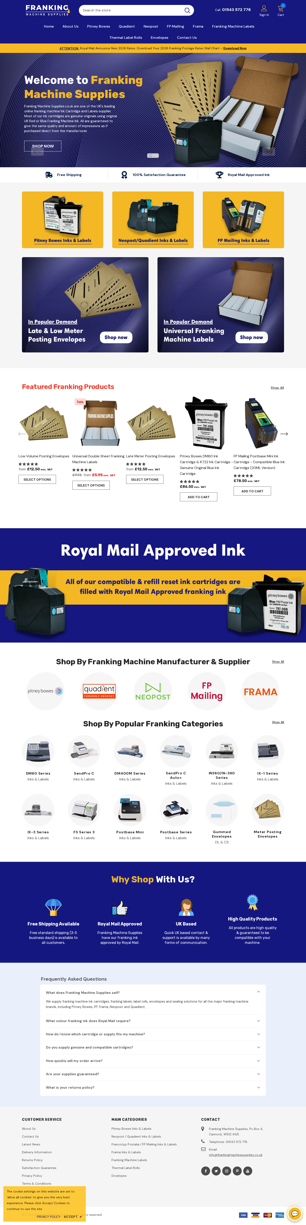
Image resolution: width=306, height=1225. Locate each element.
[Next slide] (268, 151)
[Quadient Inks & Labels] (99, 691)
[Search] (187, 10)
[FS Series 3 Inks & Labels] (84, 810)
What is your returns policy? (70, 1087)
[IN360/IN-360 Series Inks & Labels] (222, 751)
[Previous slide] (37, 151)
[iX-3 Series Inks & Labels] (38, 810)
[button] (29, 464)
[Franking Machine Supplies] (47, 10)
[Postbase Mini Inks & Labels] (130, 810)
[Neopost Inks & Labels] (153, 691)
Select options (37, 480)
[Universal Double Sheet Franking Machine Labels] (99, 423)
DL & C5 (222, 842)
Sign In (264, 15)
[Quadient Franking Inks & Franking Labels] (153, 219)
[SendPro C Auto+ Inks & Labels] (176, 751)
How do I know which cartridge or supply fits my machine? (95, 1034)
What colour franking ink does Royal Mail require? (88, 1021)
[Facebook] (205, 1170)
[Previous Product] (22, 433)
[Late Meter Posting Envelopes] (153, 423)
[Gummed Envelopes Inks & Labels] (222, 810)
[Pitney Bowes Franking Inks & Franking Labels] (62, 219)
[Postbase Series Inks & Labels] (176, 810)
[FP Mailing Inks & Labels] (206, 691)
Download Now (234, 48)
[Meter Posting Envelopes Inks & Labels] (268, 810)
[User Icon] (264, 8)
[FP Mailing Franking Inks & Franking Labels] (243, 219)
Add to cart (199, 497)
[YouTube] (247, 1170)
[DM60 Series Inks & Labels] (38, 751)
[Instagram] (226, 1170)
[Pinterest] (237, 1170)
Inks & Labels (38, 779)
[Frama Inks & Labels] (260, 691)
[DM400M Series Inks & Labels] (130, 751)
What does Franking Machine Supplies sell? (83, 992)
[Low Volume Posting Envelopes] (45, 423)
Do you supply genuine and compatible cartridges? (89, 1047)
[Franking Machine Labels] (220, 304)
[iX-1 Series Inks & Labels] (268, 751)
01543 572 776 (236, 9)
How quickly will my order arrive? (74, 1061)
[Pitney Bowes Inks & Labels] (45, 691)
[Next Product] (284, 433)
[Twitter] (216, 1170)
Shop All (277, 388)
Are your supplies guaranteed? (72, 1074)
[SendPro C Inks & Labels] (84, 751)
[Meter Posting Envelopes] (85, 304)
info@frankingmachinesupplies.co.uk (236, 1155)
